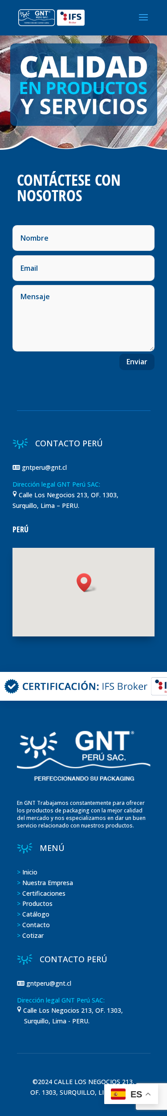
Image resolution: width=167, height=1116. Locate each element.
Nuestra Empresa (47, 882)
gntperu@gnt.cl (45, 467)
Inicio (29, 872)
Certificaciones (43, 893)
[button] (87, 583)
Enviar (136, 362)
